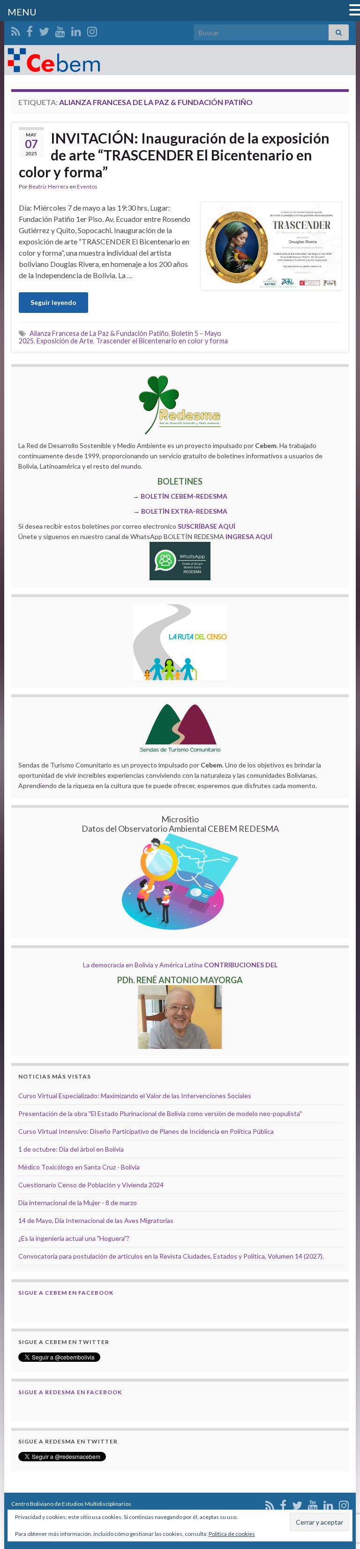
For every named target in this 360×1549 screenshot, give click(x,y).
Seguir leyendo (53, 302)
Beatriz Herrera (48, 186)
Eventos (87, 186)
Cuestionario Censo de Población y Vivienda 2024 (91, 1185)
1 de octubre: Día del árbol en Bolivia (71, 1149)
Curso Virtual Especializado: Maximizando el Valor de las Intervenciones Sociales (134, 1096)
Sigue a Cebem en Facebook (65, 1292)
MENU (22, 11)
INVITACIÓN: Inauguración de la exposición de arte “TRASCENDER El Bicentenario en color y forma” (174, 154)
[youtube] (60, 30)
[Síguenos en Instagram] (92, 30)
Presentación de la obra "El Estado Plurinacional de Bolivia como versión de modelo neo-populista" (160, 1113)
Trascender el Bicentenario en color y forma (162, 341)
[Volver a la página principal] (180, 60)
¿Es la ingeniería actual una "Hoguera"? (73, 1238)
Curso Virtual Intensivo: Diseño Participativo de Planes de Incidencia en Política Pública (146, 1131)
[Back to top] (339, 1493)
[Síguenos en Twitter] (44, 30)
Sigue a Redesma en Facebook (70, 1392)
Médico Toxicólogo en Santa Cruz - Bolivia (79, 1167)
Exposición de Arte (65, 341)
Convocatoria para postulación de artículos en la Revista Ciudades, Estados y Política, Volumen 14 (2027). (171, 1256)
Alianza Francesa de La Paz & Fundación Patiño (99, 333)
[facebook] (29, 30)
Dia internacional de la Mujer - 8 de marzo (77, 1203)
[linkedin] (76, 30)
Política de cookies (232, 1533)
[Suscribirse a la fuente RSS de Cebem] (15, 30)
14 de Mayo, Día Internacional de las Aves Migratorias (95, 1220)
